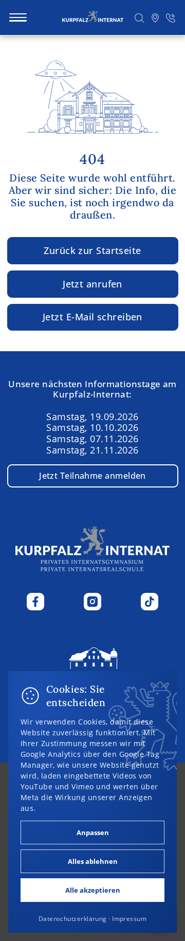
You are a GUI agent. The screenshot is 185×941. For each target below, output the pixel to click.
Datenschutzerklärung (73, 918)
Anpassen (93, 832)
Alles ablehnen (93, 861)
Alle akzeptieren (92, 890)
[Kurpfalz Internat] (92, 17)
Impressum (129, 918)
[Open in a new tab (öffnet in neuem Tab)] (155, 17)
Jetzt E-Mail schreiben (92, 317)
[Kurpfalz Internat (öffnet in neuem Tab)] (92, 669)
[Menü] (18, 17)
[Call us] (170, 17)
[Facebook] (35, 601)
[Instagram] (92, 601)
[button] (139, 17)
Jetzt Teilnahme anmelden (92, 475)
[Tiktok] (149, 601)
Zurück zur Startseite (92, 250)
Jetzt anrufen (92, 283)
